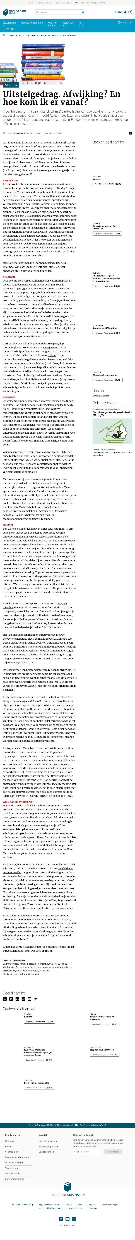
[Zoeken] (83, 12)
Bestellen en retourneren (17, 1157)
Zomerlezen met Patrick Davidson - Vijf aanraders (112, 454)
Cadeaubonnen (46, 1152)
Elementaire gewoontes (105, 375)
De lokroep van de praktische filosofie (112, 414)
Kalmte (96, 179)
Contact (9, 1146)
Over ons (9, 1141)
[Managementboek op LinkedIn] (61, 1219)
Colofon (68, 1205)
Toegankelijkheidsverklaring (50, 1208)
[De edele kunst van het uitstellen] (102, 206)
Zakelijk (43, 1135)
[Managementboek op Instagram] (74, 1219)
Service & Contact (75, 1208)
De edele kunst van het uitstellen (104, 227)
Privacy (80, 1205)
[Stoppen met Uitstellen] (102, 308)
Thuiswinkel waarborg (24, 1205)
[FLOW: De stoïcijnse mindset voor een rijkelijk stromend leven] (102, 256)
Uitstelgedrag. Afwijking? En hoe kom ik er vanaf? (58, 35)
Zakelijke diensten (48, 1141)
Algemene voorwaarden (49, 1205)
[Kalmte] (102, 159)
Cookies (92, 1205)
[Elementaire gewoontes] (102, 355)
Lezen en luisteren (14, 1162)
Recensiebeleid (12, 1173)
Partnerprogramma (14, 1179)
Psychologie (30, 35)
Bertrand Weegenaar (14, 133)
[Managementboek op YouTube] (67, 1219)
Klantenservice (13, 1135)
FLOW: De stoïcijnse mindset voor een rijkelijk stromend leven (106, 278)
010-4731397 (126, 23)
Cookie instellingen (110, 1205)
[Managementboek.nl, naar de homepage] (14, 15)
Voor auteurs (11, 1168)
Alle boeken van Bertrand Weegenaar (21, 974)
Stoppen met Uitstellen (105, 328)
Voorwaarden (11, 1152)
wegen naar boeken (101, 396)
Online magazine (15, 35)
